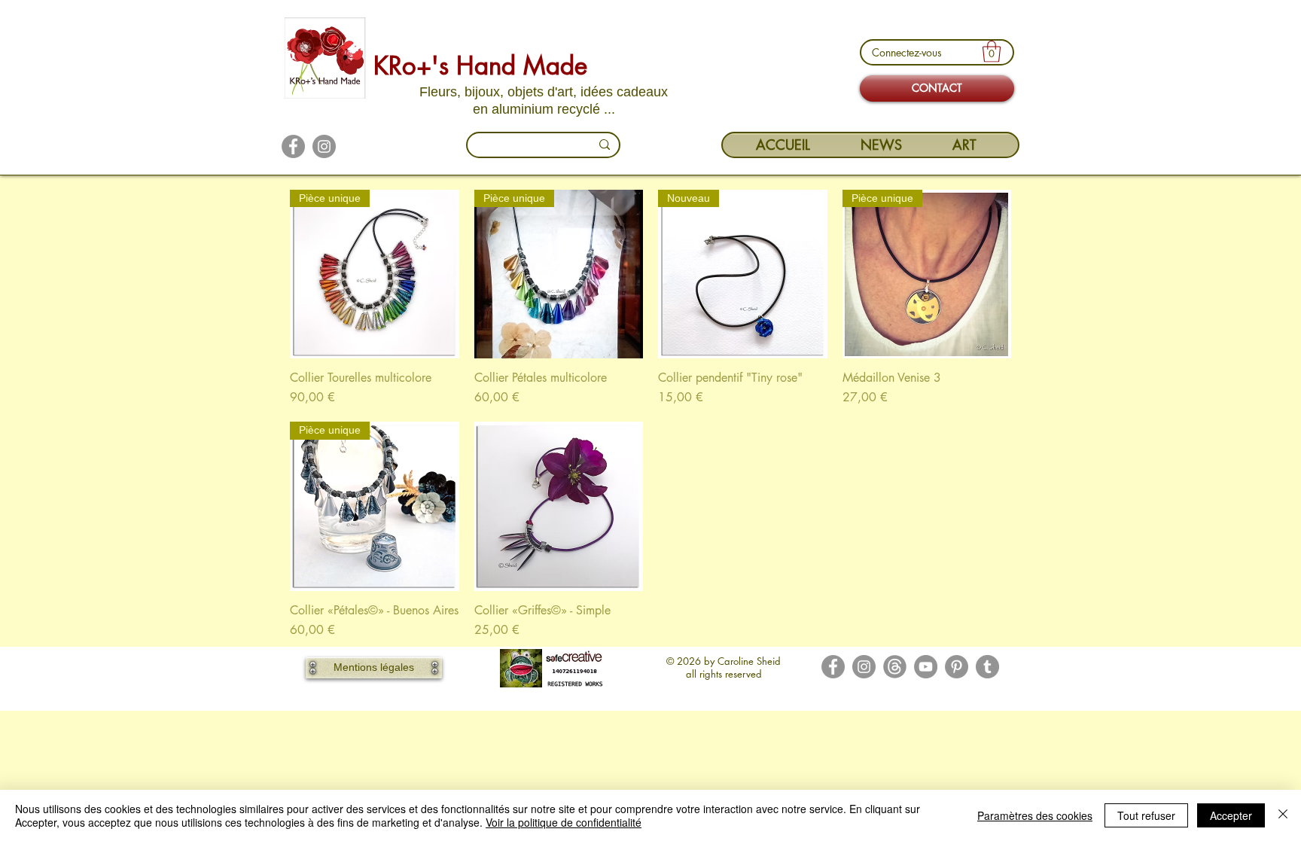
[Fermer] (1283, 815)
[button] (992, 51)
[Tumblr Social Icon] (987, 666)
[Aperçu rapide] (559, 506)
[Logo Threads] (894, 666)
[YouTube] (925, 666)
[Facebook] (293, 146)
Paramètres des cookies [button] (1034, 815)
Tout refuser (1146, 815)
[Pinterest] (956, 666)
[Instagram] (324, 146)
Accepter (1231, 815)
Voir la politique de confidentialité (563, 822)
